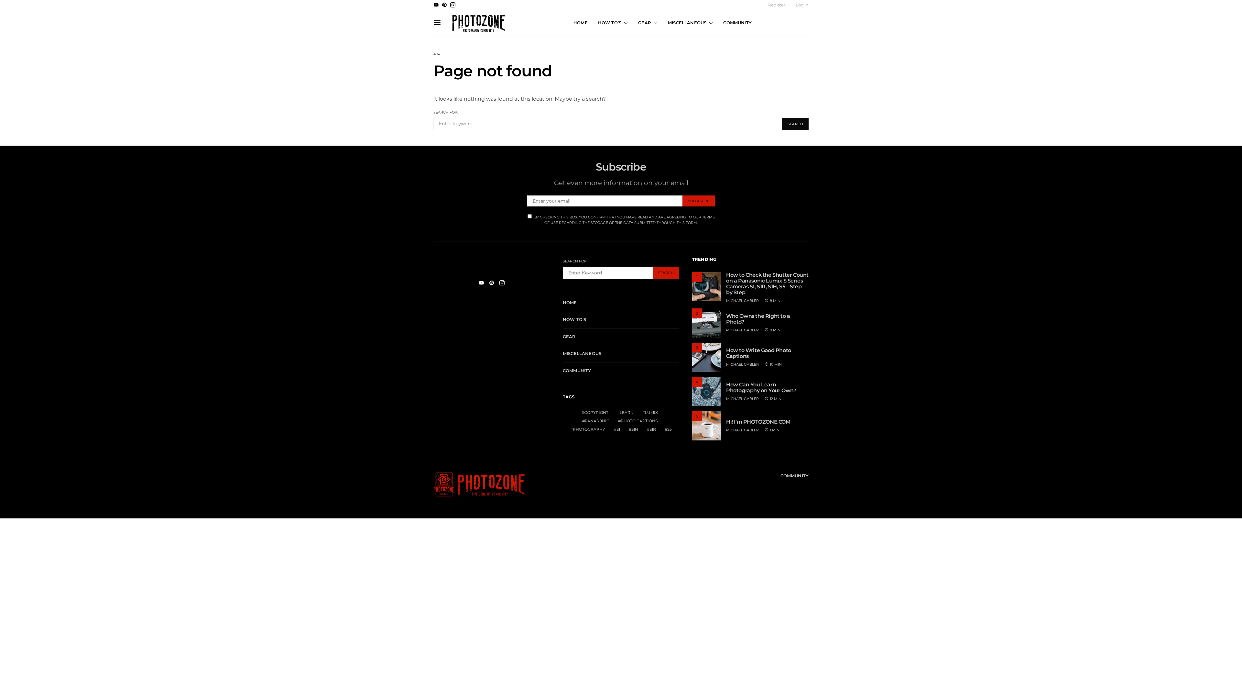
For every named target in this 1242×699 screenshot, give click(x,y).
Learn (627, 412)
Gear (644, 22)
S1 (618, 429)
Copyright (596, 412)
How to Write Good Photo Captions (758, 353)
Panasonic (597, 420)
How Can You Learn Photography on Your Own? (761, 388)
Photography (589, 429)
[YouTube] (436, 4)
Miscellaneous (687, 22)
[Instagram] (452, 4)
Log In (802, 4)
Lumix (651, 412)
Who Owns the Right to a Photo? (758, 319)
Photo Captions (639, 420)
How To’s (609, 22)
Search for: (445, 112)
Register (776, 4)
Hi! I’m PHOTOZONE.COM (758, 422)
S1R (652, 429)
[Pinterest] (444, 4)
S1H (634, 429)
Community (737, 22)
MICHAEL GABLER (742, 300)
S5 (669, 429)
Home (580, 22)
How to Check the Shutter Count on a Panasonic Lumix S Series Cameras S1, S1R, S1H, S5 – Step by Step (767, 283)
